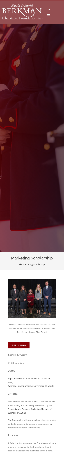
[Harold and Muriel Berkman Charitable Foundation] (22, 22)
